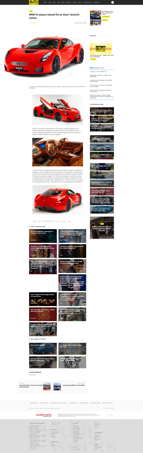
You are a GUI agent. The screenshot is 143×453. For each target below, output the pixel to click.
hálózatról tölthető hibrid (48, 221)
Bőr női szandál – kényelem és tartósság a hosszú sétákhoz (101, 86)
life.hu (96, 425)
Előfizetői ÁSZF (95, 403)
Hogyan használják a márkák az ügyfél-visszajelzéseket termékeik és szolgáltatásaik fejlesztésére (101, 96)
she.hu (96, 427)
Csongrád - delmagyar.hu (36, 431)
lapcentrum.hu (98, 439)
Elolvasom (93, 59)
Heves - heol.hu (33, 438)
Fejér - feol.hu (33, 434)
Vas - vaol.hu (33, 448)
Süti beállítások (108, 403)
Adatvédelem (73, 403)
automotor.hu (76, 426)
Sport (54, 2)
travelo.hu (75, 435)
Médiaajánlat (44, 403)
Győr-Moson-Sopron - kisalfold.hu (38, 435)
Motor (63, 2)
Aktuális (79, 2)
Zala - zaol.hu (54, 424)
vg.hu (52, 444)
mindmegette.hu (77, 434)
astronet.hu (75, 425)
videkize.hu (75, 440)
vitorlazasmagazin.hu (78, 438)
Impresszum (33, 403)
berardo (34, 221)
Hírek (45, 2)
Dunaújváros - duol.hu (35, 432)
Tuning (74, 2)
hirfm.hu (96, 448)
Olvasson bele (106, 16)
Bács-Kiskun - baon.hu (35, 425)
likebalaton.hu (76, 431)
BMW (40, 221)
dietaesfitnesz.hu (77, 437)
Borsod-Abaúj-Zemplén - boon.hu (38, 429)
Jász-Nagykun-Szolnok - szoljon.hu (38, 440)
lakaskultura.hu (76, 428)
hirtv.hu (53, 434)
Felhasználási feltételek (58, 403)
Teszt (58, 2)
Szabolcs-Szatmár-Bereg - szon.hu (38, 445)
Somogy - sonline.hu (34, 444)
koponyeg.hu (98, 436)
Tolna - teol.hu (33, 447)
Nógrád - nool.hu (34, 443)
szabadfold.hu (54, 433)
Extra (49, 2)
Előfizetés (96, 2)
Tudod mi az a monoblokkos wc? (98, 71)
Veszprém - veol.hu (55, 422)
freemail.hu (97, 434)
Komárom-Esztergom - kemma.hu (38, 441)
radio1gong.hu (98, 446)
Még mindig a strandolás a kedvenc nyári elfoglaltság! (100, 76)
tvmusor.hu (75, 441)
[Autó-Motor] (33, 2)
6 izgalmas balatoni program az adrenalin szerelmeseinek (101, 81)
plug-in (63, 221)
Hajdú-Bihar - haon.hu (35, 437)
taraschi (69, 221)
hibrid (56, 221)
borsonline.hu (76, 449)
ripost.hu (97, 422)
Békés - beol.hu (33, 428)
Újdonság (68, 2)
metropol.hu (97, 424)
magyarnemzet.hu (55, 432)
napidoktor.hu (76, 432)
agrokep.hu (54, 445)
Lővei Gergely (32, 22)
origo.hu (53, 436)
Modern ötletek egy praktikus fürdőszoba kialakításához (100, 91)
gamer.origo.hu (76, 429)
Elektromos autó (87, 2)
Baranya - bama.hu (34, 426)
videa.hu (97, 437)
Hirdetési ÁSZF (83, 403)
